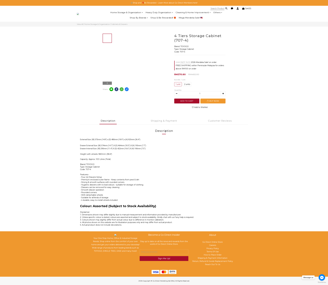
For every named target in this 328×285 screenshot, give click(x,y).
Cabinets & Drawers (119, 24)
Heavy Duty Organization (158, 12)
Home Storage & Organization (125, 12)
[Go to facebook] (322, 277)
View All (80, 24)
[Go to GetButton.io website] (322, 282)
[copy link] (127, 89)
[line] (111, 89)
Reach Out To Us (212, 264)
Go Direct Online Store (212, 242)
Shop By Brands (138, 17)
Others (216, 12)
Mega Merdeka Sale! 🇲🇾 (191, 17)
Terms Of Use (213, 251)
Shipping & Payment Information (212, 258)
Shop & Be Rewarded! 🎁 (163, 17)
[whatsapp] (122, 89)
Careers (212, 245)
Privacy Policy (212, 248)
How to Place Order (213, 255)
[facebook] (116, 89)
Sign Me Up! (164, 258)
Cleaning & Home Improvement (192, 12)
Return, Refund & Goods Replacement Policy (212, 261)
